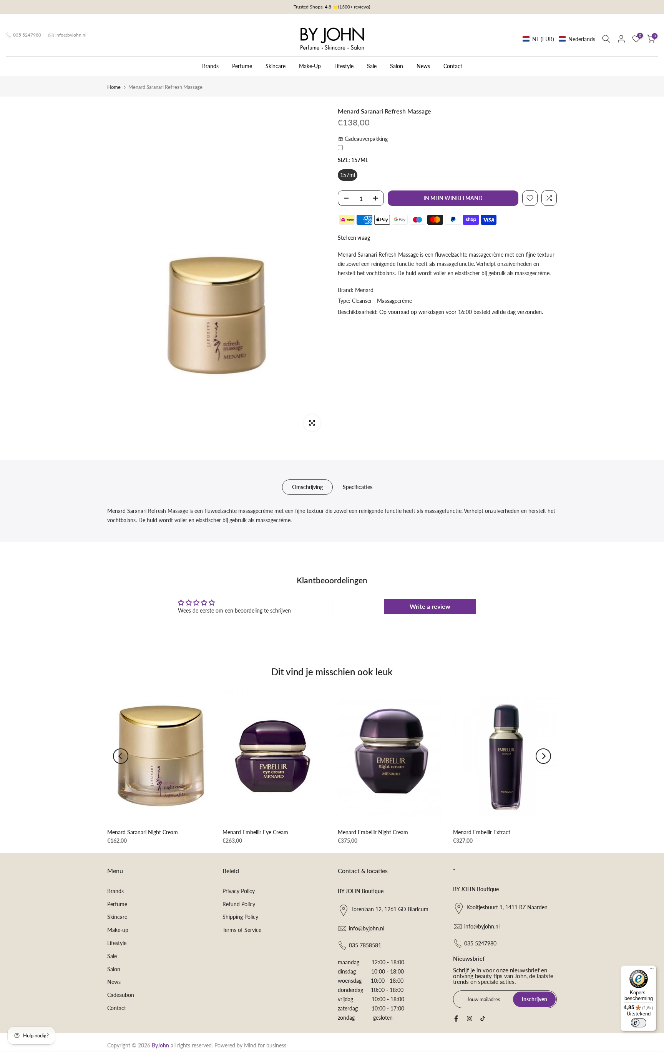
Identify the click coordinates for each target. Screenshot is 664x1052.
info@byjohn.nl (70, 35)
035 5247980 (27, 35)
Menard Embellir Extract (481, 832)
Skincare (276, 66)
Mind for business (265, 1045)
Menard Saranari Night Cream (142, 832)
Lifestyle (344, 66)
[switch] (638, 1022)
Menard (364, 289)
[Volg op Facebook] (456, 1018)
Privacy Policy (238, 891)
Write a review (430, 606)
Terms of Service (241, 930)
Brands (210, 66)
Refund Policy (238, 904)
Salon (396, 66)
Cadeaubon (120, 995)
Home (114, 87)
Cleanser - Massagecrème (382, 300)
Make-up (117, 930)
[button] (559, 39)
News (423, 66)
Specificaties (357, 487)
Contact (452, 66)
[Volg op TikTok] (482, 1018)
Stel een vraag (354, 237)
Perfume (242, 66)
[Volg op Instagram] (469, 1018)
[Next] (543, 756)
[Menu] (651, 970)
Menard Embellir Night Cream (373, 832)
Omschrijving (307, 487)
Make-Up (310, 66)
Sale (372, 66)
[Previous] (120, 756)
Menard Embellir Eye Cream (255, 832)
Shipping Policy (240, 916)
